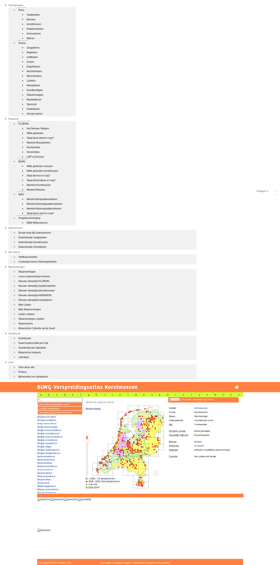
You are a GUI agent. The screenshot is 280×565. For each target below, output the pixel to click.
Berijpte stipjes (44, 446)
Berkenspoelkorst (46, 456)
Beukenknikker (44, 463)
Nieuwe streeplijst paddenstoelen (37, 285)
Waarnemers (25, 323)
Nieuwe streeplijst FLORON (33, 281)
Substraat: (174, 445)
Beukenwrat (43, 483)
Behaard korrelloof (46, 417)
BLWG (21, 161)
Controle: (173, 456)
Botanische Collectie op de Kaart (36, 328)
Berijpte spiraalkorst (47, 443)
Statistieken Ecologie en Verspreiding (151, 563)
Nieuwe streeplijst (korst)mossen (36, 290)
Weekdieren (33, 85)
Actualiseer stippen (122, 563)
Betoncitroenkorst (46, 459)
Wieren (31, 38)
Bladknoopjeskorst (46, 486)
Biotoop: (173, 441)
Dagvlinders (33, 66)
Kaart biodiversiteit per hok (33, 343)
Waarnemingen (27, 271)
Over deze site (26, 367)
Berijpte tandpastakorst (48, 453)
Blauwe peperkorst (46, 492)
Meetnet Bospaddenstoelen (42, 199)
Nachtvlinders (34, 71)
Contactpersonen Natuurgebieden (37, 261)
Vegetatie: (174, 450)
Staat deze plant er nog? (40, 137)
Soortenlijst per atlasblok (32, 347)
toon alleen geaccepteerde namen (56, 412)
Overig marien (34, 113)
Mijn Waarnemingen (29, 309)
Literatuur (23, 357)
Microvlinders (34, 76)
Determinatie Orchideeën (32, 247)
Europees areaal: (177, 431)
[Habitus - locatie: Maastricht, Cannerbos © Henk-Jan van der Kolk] (84, 499)
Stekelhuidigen (35, 94)
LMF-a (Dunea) (35, 156)
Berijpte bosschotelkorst (49, 430)
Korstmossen (34, 24)
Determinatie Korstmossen (33, 242)
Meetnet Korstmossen (39, 185)
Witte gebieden (35, 133)
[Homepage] (237, 387)
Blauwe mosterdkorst (47, 489)
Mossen (31, 19)
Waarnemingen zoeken (31, 318)
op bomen (199, 445)
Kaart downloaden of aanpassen (155, 473)
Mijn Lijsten (24, 304)
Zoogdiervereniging (29, 218)
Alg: (171, 424)
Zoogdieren (33, 47)
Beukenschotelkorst (47, 466)
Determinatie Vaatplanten (32, 237)
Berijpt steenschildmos (47, 424)
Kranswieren (34, 33)
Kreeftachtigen (35, 90)
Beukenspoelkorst (46, 476)
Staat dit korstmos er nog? (41, 180)
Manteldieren (34, 99)
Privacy (22, 372)
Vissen (30, 61)
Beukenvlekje (44, 479)
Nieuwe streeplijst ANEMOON (34, 295)
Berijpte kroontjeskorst (48, 433)
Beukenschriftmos (45, 470)
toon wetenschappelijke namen (54, 404)
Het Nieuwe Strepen (38, 128)
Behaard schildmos (46, 420)
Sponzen (32, 104)
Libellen (31, 80)
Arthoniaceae (200, 408)
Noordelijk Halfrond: (178, 435)
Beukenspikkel (44, 473)
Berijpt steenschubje (47, 427)
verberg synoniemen (49, 408)
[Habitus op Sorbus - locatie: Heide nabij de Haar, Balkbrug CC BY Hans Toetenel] (70, 499)
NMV (21, 194)
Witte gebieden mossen (40, 166)
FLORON (23, 123)
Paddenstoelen (35, 28)
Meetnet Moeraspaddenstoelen (44, 208)
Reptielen (32, 52)
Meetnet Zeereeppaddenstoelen (45, 203)
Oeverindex (33, 152)
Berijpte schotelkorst (47, 440)
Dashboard (24, 338)
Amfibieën (32, 57)
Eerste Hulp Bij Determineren (34, 232)
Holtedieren (33, 109)
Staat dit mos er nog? (38, 175)
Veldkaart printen (27, 257)
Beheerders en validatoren (33, 376)
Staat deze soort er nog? (40, 213)
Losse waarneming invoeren (34, 276)
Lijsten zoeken (26, 314)
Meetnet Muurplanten (38, 142)
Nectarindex (33, 147)
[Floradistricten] (124, 443)
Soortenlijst (105, 563)
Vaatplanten (33, 14)
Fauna (22, 43)
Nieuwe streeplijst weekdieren (35, 300)
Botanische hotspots (29, 352)
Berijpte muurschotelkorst (50, 436)
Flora (21, 10)
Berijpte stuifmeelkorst (48, 450)
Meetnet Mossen (36, 189)
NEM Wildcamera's (37, 222)
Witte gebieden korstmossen (42, 170)
